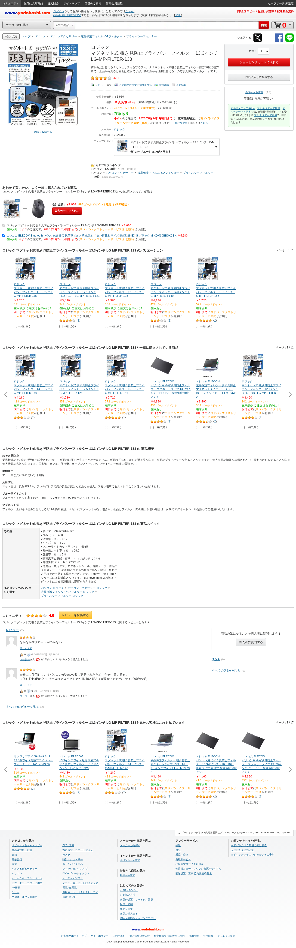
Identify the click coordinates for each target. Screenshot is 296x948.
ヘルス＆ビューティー (24, 868)
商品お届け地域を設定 (67, 15)
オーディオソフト (72, 878)
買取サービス (183, 859)
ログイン (58, 11)
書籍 (14, 854)
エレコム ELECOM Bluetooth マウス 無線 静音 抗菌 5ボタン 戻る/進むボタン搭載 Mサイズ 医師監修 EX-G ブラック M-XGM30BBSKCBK (91, 235)
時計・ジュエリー (72, 859)
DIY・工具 (68, 845)
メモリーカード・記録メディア (80, 883)
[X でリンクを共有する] (257, 41)
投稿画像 (164, 85)
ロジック (119, 129)
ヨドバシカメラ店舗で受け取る (249, 845)
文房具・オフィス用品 (24, 897)
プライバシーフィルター (198, 172)
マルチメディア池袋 (265, 115)
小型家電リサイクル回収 (190, 864)
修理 (178, 845)
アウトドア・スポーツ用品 (27, 883)
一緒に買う (24, 326)
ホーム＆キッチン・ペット (27, 878)
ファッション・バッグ (75, 868)
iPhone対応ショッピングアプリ (138, 918)
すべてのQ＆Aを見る (226, 670)
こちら (129, 11)
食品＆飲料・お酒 (22, 850)
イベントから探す (130, 860)
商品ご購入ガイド (130, 913)
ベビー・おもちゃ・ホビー (27, 845)
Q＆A (216, 659)
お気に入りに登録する (259, 77)
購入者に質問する (251, 642)
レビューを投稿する (75, 615)
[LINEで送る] (289, 41)
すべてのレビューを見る (22, 706)
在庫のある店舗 (254, 92)
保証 (178, 850)
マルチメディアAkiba (243, 108)
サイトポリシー (99, 935)
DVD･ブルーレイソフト (75, 873)
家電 (14, 864)
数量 (251, 51)
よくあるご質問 (226, 935)
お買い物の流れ (129, 890)
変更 (178, 15)
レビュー (101, 85)
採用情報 (194, 935)
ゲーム (15, 892)
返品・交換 (182, 854)
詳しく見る (26, 648)
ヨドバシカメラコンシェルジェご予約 (252, 854)
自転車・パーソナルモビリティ (80, 892)
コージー (25, 659)
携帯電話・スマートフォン (77, 850)
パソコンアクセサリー (120, 172)
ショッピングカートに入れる (259, 62)
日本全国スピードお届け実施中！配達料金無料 (264, 11)
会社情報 (208, 935)
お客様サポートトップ (73, 935)
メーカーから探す (130, 845)
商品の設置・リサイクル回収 (136, 899)
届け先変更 (181, 123)
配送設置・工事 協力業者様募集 (194, 873)
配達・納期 (126, 904)
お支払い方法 (127, 894)
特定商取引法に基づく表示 (169, 935)
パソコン (96, 169)
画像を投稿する (43, 131)
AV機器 (16, 887)
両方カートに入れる (67, 211)
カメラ (66, 854)
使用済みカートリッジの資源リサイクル (198, 868)
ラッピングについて (242, 850)
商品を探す (126, 908)
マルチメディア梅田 (268, 108)
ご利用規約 (119, 935)
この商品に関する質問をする (135, 85)
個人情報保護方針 (140, 935)
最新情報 (181, 85)
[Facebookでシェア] (279, 41)
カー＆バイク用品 (72, 864)
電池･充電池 (69, 887)
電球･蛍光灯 (69, 897)
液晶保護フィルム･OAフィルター (158, 172)
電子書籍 (17, 859)
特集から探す (127, 875)
